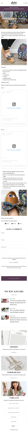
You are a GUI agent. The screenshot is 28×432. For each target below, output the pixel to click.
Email (3, 239)
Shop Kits (14, 377)
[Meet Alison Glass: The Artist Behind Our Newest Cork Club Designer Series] (5, 317)
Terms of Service (14, 267)
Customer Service (14, 412)
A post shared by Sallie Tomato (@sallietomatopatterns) (15, 123)
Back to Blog (15, 278)
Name (2, 232)
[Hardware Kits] (14, 363)
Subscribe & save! (13, 408)
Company (14, 417)
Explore (13, 421)
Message (4, 247)
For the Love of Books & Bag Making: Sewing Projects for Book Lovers (18, 302)
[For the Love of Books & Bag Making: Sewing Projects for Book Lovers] (5, 300)
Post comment (14, 262)
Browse (14, 352)
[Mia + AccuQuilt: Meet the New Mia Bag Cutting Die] (5, 310)
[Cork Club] (14, 388)
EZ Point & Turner (7, 179)
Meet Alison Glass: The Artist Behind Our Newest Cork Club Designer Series (18, 320)
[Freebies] (14, 337)
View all (14, 294)
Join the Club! (14, 403)
